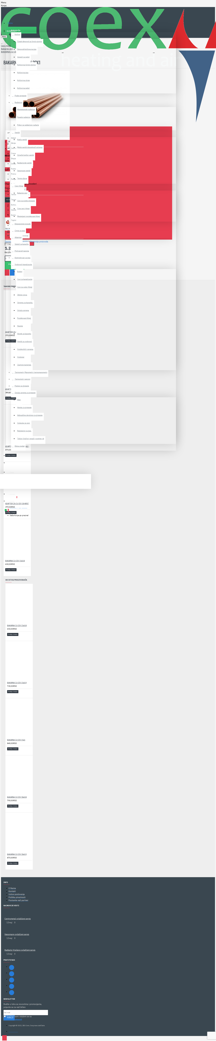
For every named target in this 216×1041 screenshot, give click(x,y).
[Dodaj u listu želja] (7, 344)
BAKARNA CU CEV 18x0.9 (17, 854)
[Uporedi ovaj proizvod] (10, 344)
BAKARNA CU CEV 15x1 (16, 740)
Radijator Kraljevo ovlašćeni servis (19, 950)
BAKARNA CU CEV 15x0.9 (17, 683)
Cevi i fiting (6, 46)
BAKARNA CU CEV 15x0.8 (15, 561)
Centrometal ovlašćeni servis (17, 918)
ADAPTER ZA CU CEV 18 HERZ (17, 503)
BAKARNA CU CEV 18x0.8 (17, 797)
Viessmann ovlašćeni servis (16, 934)
